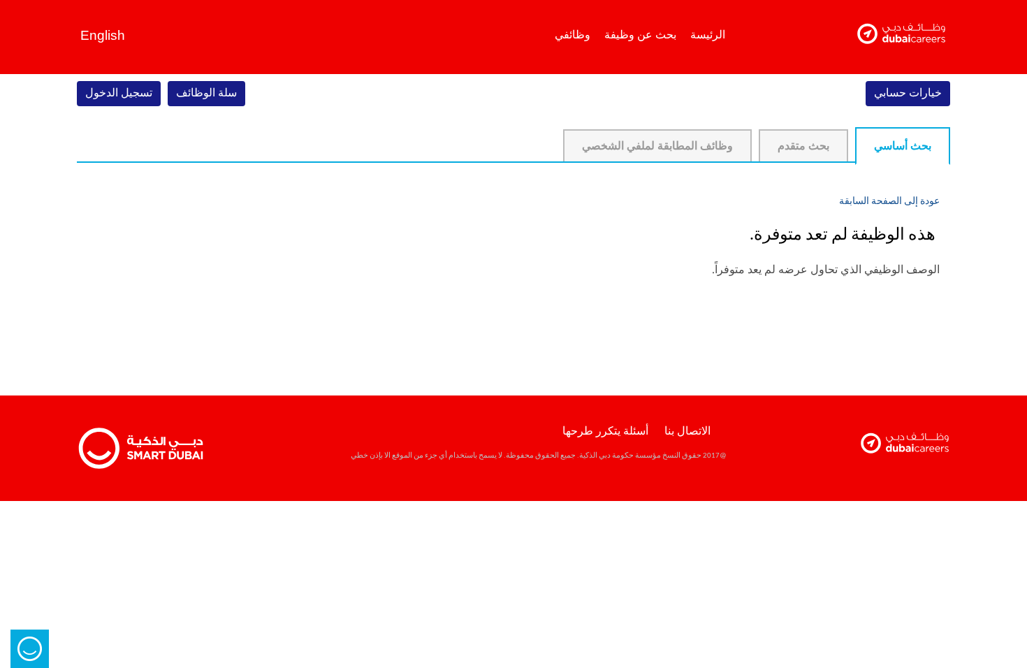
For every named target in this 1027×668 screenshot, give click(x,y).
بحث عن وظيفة (640, 35)
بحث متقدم (803, 146)
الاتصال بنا (687, 431)
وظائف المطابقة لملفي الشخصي (657, 146)
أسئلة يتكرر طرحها (605, 431)
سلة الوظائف (206, 93)
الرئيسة (707, 35)
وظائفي (572, 35)
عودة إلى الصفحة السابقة (889, 201)
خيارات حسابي (908, 93)
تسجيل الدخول (118, 93)
